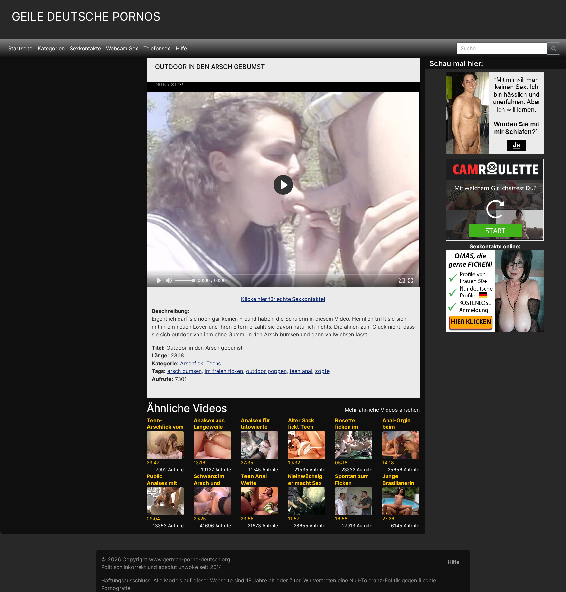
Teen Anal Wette (254, 479)
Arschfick (191, 363)
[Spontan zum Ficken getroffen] (353, 501)
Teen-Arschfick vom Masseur (165, 427)
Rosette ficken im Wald (346, 427)
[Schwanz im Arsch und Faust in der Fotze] (212, 501)
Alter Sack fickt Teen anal (301, 427)
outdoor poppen (266, 371)
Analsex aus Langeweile (209, 423)
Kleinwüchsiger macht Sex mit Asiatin (305, 483)
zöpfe (322, 371)
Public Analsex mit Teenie (162, 483)
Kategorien (51, 48)
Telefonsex (156, 48)
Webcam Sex (122, 48)
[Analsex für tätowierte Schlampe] (259, 445)
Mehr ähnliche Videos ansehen (382, 409)
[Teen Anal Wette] (259, 501)
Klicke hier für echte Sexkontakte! (283, 299)
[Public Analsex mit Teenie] (165, 501)
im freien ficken (224, 371)
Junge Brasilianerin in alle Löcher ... (399, 486)
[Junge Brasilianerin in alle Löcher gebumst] (401, 501)
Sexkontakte (85, 48)
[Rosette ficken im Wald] (353, 445)
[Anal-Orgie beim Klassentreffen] (401, 445)
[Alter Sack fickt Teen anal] (306, 445)
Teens (213, 363)
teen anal (301, 371)
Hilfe (181, 48)
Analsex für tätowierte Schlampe (255, 427)
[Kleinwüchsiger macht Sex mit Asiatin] (306, 501)
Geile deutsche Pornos (86, 16)
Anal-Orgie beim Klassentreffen (399, 430)
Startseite (20, 48)
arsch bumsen (184, 371)
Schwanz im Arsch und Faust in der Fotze (209, 486)
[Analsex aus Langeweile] (212, 445)
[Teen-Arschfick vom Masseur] (165, 445)
